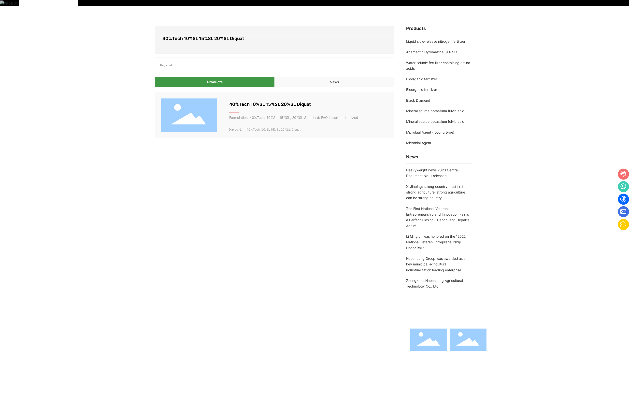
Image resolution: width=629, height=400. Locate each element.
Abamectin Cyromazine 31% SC (431, 52)
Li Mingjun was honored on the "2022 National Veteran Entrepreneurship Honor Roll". (436, 242)
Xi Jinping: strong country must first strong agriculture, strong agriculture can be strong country (435, 192)
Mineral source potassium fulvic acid (435, 111)
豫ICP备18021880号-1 (326, 388)
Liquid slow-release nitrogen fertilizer (435, 41)
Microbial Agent (418, 143)
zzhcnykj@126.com (328, 351)
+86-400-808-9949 (324, 343)
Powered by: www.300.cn (388, 388)
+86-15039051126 (366, 343)
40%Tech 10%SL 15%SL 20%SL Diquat (270, 104)
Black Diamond (418, 100)
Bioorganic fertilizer (421, 79)
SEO (355, 388)
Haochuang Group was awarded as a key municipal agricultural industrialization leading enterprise (436, 264)
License (423, 388)
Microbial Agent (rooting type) (430, 132)
